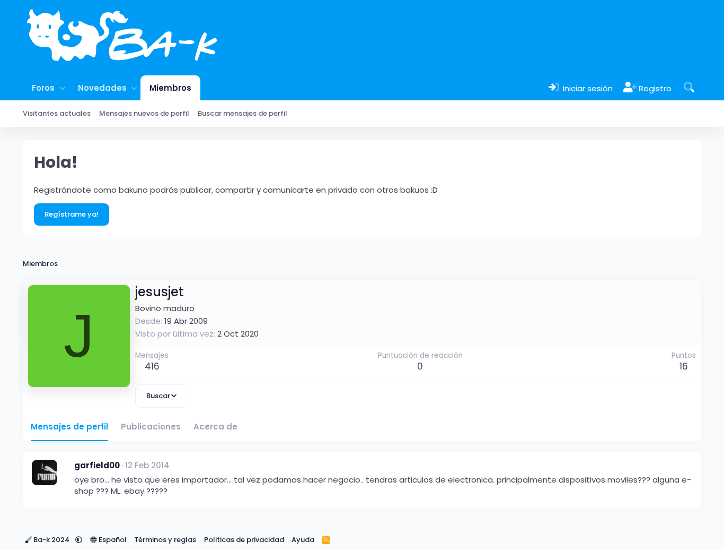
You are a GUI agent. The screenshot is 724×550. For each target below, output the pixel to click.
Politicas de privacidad (244, 540)
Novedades (102, 87)
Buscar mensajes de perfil (242, 113)
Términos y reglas (165, 540)
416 (152, 366)
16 (683, 366)
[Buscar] (689, 88)
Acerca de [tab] (215, 426)
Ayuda (303, 540)
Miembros (170, 87)
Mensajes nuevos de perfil (144, 113)
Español (112, 540)
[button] (62, 87)
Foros (43, 87)
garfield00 (97, 465)
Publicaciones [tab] (151, 426)
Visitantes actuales (57, 113)
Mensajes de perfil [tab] (69, 426)
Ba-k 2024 (51, 540)
